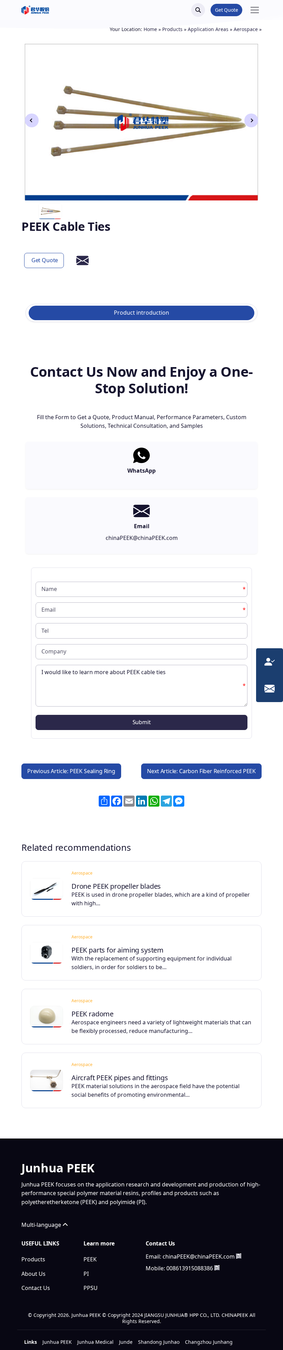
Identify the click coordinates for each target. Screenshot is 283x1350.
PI (86, 1274)
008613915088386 (189, 1268)
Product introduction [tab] (141, 312)
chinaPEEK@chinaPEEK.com (199, 1256)
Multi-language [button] (41, 1225)
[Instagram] (186, 1282)
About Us (33, 1274)
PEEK (90, 1259)
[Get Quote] (269, 661)
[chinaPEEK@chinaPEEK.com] (269, 687)
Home (150, 29)
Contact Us (35, 1288)
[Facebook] (152, 1282)
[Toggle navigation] (255, 10)
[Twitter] (169, 1282)
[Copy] (238, 1256)
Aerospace (246, 29)
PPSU (91, 1288)
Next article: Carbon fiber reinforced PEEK (201, 771)
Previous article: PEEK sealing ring (71, 771)
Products (172, 29)
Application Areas (208, 29)
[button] (251, 120)
